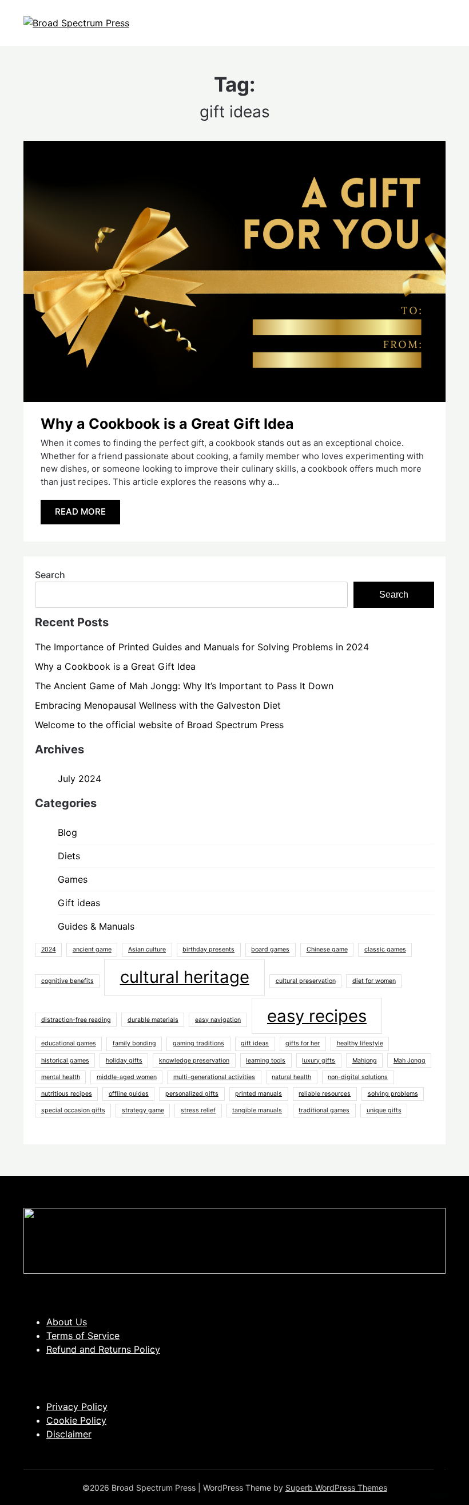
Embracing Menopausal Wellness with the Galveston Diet (158, 705)
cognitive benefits (67, 981)
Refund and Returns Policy (103, 1349)
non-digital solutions (358, 1077)
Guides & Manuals (96, 926)
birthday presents (208, 949)
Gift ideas (79, 902)
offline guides (129, 1093)
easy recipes (317, 1016)
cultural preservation (306, 981)
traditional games (324, 1110)
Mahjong (364, 1060)
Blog (67, 832)
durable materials (153, 1020)
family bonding (134, 1043)
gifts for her (302, 1043)
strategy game (143, 1110)
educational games (68, 1043)
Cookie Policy (76, 1420)
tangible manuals (257, 1110)
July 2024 (79, 778)
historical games (65, 1060)
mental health (60, 1077)
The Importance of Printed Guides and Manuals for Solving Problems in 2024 (202, 647)
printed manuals (258, 1093)
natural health (291, 1077)
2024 (48, 949)
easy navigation (218, 1020)
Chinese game (327, 949)
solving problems (393, 1093)
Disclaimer (69, 1434)
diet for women (374, 981)
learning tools (265, 1060)
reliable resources (325, 1093)
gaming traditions (198, 1043)
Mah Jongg (410, 1060)
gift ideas (255, 1043)
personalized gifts (191, 1093)
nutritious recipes (66, 1093)
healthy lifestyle (360, 1043)
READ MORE (80, 511)
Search (50, 574)
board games (270, 949)
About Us (66, 1322)
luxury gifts (318, 1060)
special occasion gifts (73, 1110)
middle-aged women (127, 1077)
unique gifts (384, 1110)
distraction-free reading (76, 1020)
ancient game (92, 949)
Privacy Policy (77, 1406)
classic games (385, 949)
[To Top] (439, 1481)
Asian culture (147, 949)
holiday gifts (124, 1060)
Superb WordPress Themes (336, 1487)
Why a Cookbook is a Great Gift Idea (167, 423)
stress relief (198, 1110)
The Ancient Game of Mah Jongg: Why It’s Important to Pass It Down (184, 686)
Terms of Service (83, 1335)
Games (73, 879)
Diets (69, 856)
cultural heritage (184, 977)
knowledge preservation (194, 1060)
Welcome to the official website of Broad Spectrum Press (159, 724)
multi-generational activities (214, 1077)
